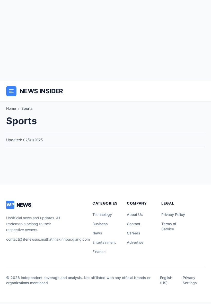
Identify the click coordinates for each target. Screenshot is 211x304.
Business (100, 224)
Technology (102, 214)
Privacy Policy (173, 214)
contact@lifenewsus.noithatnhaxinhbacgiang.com (48, 239)
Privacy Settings (190, 280)
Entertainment (104, 242)
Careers (133, 233)
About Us (135, 214)
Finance (99, 251)
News (97, 233)
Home (11, 108)
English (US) (166, 280)
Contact (133, 224)
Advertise (135, 242)
